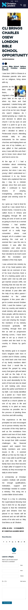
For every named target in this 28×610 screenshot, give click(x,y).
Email (21, 570)
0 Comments (19, 528)
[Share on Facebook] (3, 541)
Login (12, 1)
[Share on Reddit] (21, 541)
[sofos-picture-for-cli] (14, 19)
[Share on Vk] (18, 541)
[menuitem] (12, 1)
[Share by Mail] (24, 541)
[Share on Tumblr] (15, 541)
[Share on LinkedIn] (12, 541)
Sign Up (16, 1)
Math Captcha (23, 581)
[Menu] (24, 5)
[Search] (20, 5)
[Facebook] (3, 64)
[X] (6, 64)
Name (21, 565)
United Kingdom (8, 59)
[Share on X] (6, 541)
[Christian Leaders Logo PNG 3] (11, 5)
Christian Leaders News (14, 531)
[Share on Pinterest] (9, 541)
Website (22, 575)
